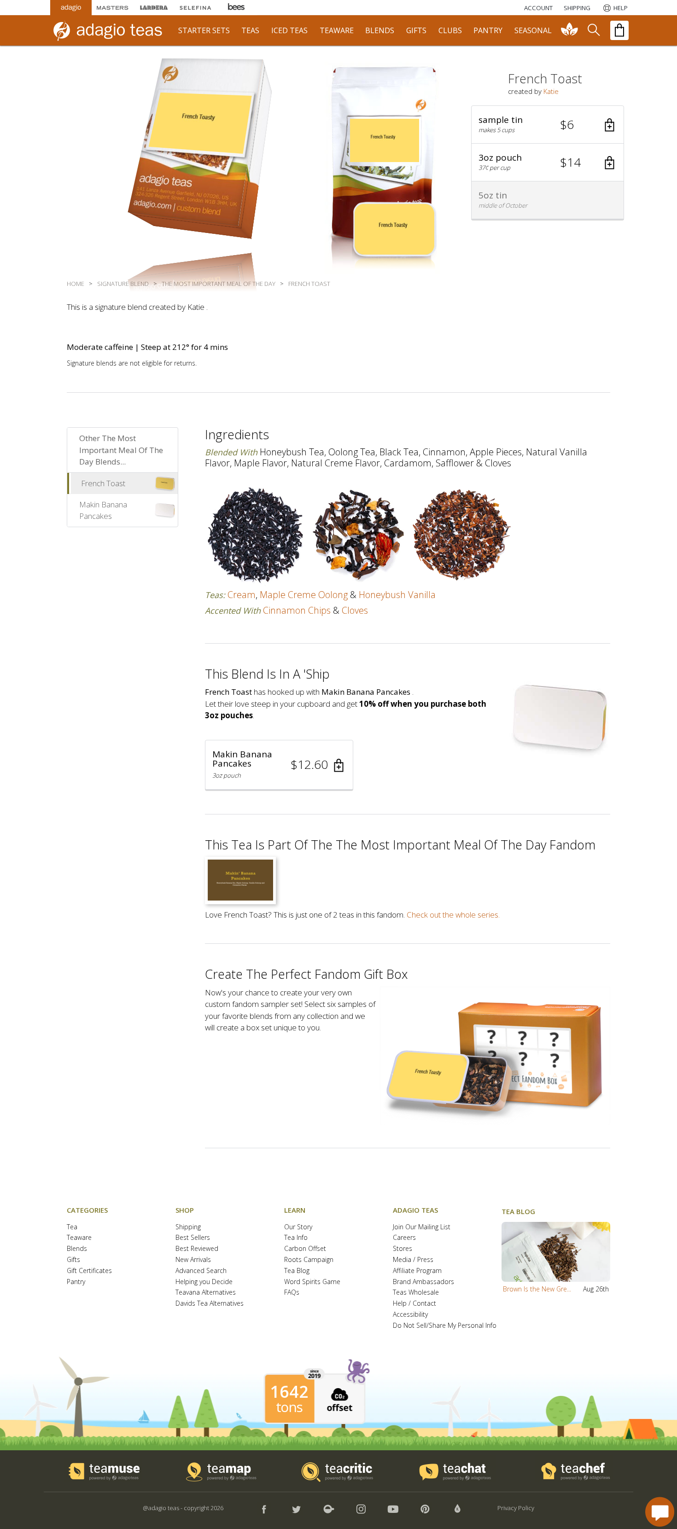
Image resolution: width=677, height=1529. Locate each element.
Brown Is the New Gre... (537, 1289)
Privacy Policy (515, 1508)
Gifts (73, 1260)
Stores (402, 1249)
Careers (404, 1238)
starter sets (204, 30)
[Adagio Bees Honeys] (236, 7)
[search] (593, 30)
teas (250, 30)
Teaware (79, 1238)
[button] (548, 125)
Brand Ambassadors (423, 1282)
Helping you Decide (204, 1282)
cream (242, 594)
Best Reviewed (196, 1249)
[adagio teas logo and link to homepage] (112, 30)
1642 (289, 1392)
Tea (72, 1227)
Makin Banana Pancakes (103, 510)
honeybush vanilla (397, 594)
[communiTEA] (569, 30)
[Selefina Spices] (195, 7)
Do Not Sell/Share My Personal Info (444, 1326)
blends (379, 30)
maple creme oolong (304, 594)
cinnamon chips (297, 610)
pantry (487, 30)
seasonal (533, 30)
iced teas (289, 30)
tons (289, 1407)
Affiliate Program (417, 1271)
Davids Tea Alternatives (209, 1304)
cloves (355, 610)
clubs (450, 30)
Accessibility (410, 1315)
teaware (337, 30)
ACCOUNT (538, 8)
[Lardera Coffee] (154, 7)
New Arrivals (193, 1260)
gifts (416, 30)
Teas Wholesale (416, 1292)
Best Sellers (192, 1238)
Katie (551, 91)
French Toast (103, 483)
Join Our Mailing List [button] (421, 1227)
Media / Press (413, 1260)
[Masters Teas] (112, 7)
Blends (77, 1249)
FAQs (291, 1292)
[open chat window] (659, 1511)
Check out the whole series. (453, 914)
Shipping (188, 1227)
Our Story (298, 1227)
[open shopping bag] (619, 30)
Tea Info (296, 1238)
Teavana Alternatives (205, 1292)
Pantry (76, 1282)
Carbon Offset (305, 1249)
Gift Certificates (89, 1271)
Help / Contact (414, 1304)
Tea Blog (296, 1271)
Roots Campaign (308, 1260)
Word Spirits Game (312, 1282)
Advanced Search (201, 1271)
